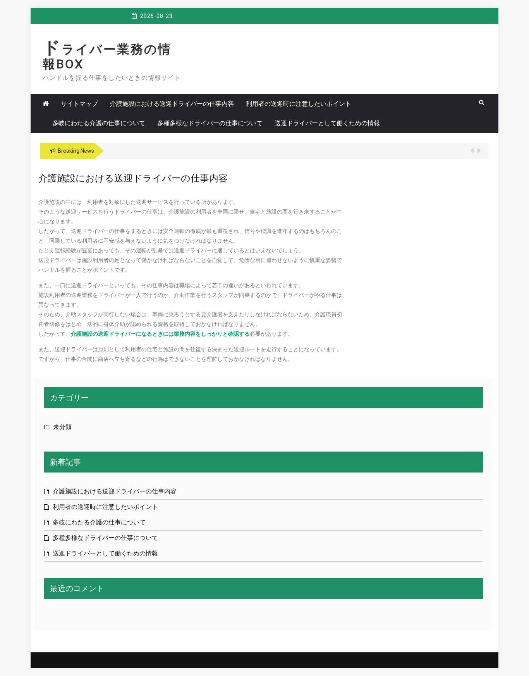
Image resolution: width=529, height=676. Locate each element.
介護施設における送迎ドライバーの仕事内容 (172, 103)
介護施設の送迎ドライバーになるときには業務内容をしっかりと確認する (160, 334)
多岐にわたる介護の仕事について (98, 123)
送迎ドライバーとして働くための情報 (327, 123)
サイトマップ (79, 103)
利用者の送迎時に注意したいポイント (298, 103)
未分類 (62, 427)
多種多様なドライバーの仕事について (210, 123)
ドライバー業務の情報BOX (107, 56)
